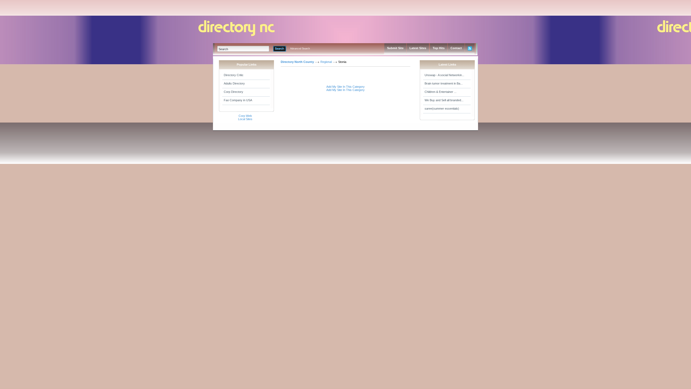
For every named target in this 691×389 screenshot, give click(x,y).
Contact (456, 48)
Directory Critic (233, 75)
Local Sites (245, 119)
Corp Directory (233, 91)
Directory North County (297, 61)
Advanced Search (300, 48)
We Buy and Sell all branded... (444, 100)
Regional (326, 61)
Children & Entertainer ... (440, 91)
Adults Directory (234, 83)
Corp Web (245, 115)
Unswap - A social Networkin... (444, 75)
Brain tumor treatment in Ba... (444, 83)
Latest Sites (417, 48)
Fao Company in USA (238, 100)
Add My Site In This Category (345, 86)
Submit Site (395, 48)
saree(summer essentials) (442, 108)
